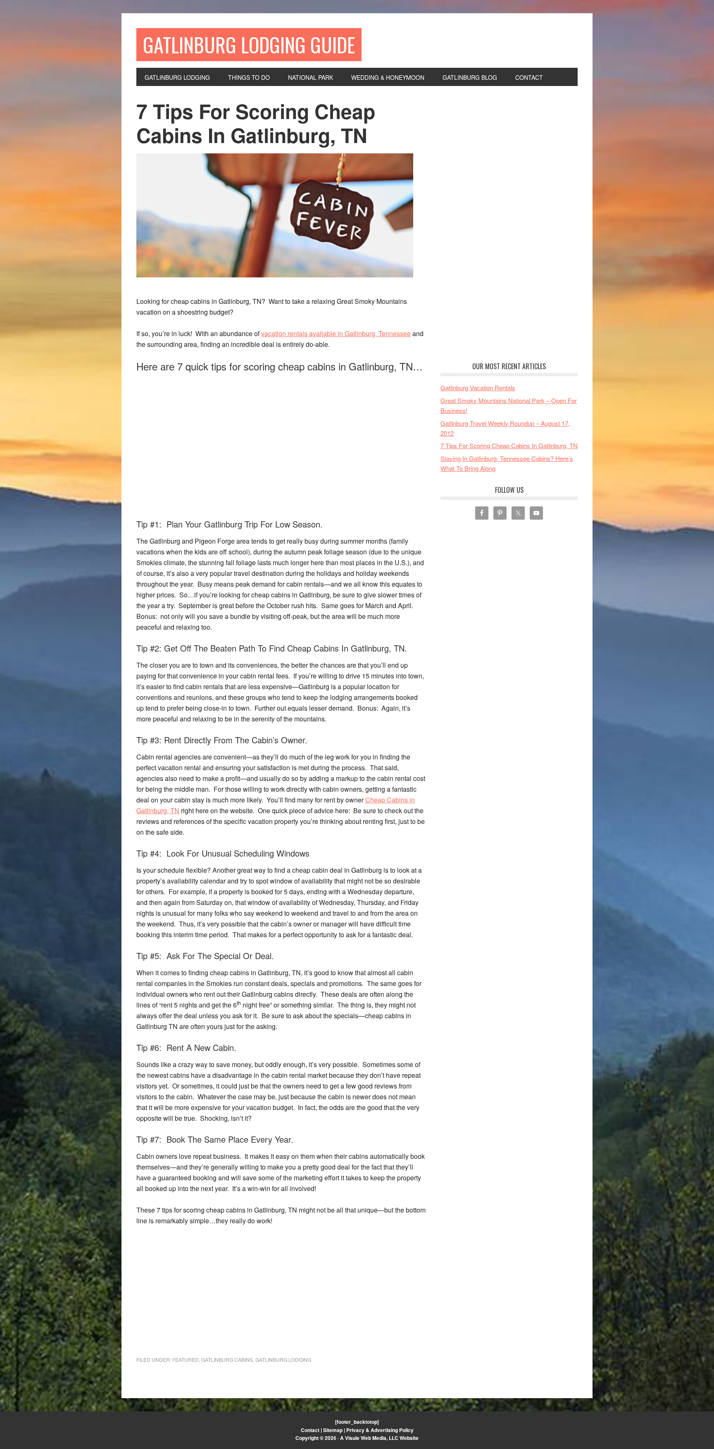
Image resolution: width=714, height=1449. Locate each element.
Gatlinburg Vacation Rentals (477, 387)
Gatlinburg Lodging (283, 1359)
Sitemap (333, 1430)
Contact (310, 1430)
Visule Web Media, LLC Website (382, 1438)
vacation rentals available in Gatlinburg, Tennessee (336, 333)
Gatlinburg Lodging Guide (249, 44)
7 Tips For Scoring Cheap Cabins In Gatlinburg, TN (509, 445)
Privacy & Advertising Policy (380, 1430)
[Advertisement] (205, 437)
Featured (185, 1359)
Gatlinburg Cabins (227, 1359)
